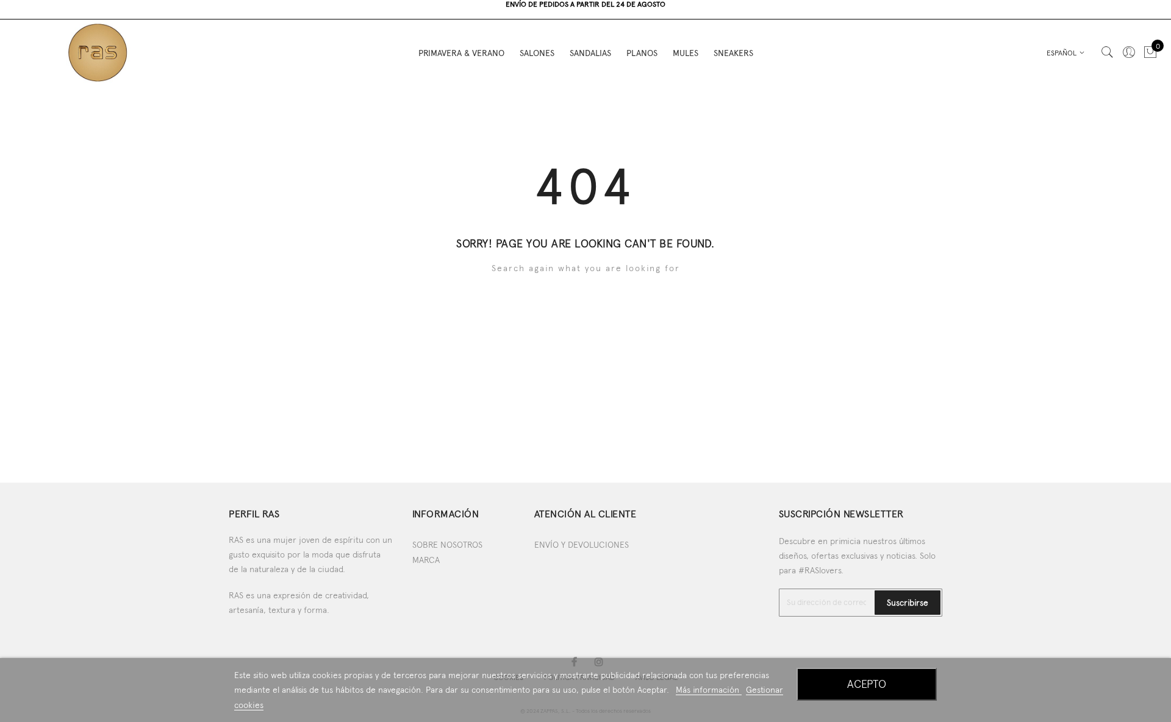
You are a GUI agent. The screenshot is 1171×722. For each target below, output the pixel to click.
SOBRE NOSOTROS (447, 545)
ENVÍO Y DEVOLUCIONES (581, 545)
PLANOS (641, 53)
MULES (685, 53)
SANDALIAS (590, 53)
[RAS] (97, 52)
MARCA (426, 560)
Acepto (866, 684)
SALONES (537, 53)
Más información (709, 690)
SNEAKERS (733, 53)
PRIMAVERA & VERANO (461, 53)
